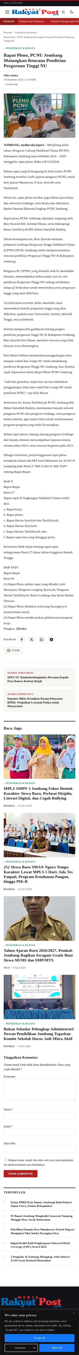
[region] (39, 1332)
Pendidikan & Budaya (20, 48)
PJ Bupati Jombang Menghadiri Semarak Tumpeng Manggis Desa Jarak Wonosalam (42, 1218)
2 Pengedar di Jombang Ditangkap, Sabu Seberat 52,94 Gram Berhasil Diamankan (40, 1258)
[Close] (75, 1313)
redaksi (14, 75)
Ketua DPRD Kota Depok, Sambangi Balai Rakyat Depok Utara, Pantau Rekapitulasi (41, 1204)
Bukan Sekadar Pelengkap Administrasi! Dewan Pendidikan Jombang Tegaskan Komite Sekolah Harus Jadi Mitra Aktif (39, 1034)
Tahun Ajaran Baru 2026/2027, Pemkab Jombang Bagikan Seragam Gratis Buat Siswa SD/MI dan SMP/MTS (38, 955)
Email (8, 1126)
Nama (8, 1109)
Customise (20, 1347)
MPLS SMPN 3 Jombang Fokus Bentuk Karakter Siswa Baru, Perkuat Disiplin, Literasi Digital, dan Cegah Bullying (38, 793)
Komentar (9, 1076)
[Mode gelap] (71, 12)
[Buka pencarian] (63, 12)
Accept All (39, 1338)
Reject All (57, 1347)
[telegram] (51, 640)
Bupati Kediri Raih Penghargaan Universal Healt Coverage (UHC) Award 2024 (40, 1245)
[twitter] (32, 640)
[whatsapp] (41, 640)
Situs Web (9, 1143)
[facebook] (22, 640)
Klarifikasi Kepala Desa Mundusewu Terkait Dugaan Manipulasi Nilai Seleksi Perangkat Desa (42, 1231)
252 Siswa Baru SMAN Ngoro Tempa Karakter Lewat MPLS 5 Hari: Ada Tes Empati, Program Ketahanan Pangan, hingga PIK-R (38, 874)
